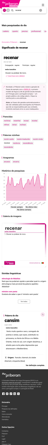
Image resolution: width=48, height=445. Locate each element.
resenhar (17, 121)
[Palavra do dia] (43, 315)
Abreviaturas (6, 417)
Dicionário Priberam (9, 42)
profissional (36, 31)
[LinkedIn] (14, 395)
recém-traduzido (23, 139)
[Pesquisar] (12, 10)
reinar (14, 125)
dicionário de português (11, 382)
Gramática (5, 419)
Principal (4, 406)
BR (8, 10)
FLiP (3, 436)
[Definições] (40, 10)
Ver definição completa (35, 365)
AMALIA (27, 89)
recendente (8, 147)
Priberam (5, 434)
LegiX (3, 439)
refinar (6, 125)
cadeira (6, 31)
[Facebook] (3, 395)
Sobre (3, 411)
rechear (23, 125)
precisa (25, 31)
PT (4, 10)
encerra (16, 162)
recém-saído (9, 139)
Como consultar (7, 414)
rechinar (7, 121)
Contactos (5, 431)
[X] (18, 395)
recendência (28, 143)
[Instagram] (7, 395)
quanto (15, 31)
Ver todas (24, 301)
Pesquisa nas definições (9, 409)
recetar (34, 121)
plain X (4, 442)
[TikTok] (11, 395)
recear (26, 121)
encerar (7, 162)
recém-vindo (38, 139)
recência (16, 143)
